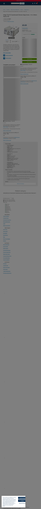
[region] (13, 501)
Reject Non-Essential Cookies (22, 500)
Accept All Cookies (22, 497)
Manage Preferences (22, 503)
